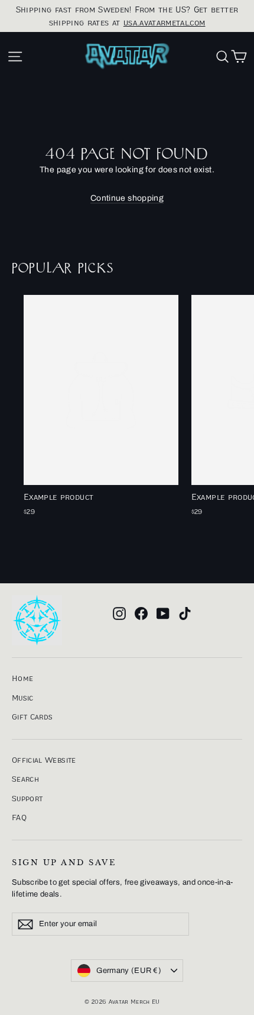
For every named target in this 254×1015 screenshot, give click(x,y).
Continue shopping (127, 198)
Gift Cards (32, 716)
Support (27, 798)
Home (22, 678)
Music (23, 697)
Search (25, 778)
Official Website (44, 760)
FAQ (19, 817)
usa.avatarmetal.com (164, 22)
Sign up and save (64, 862)
